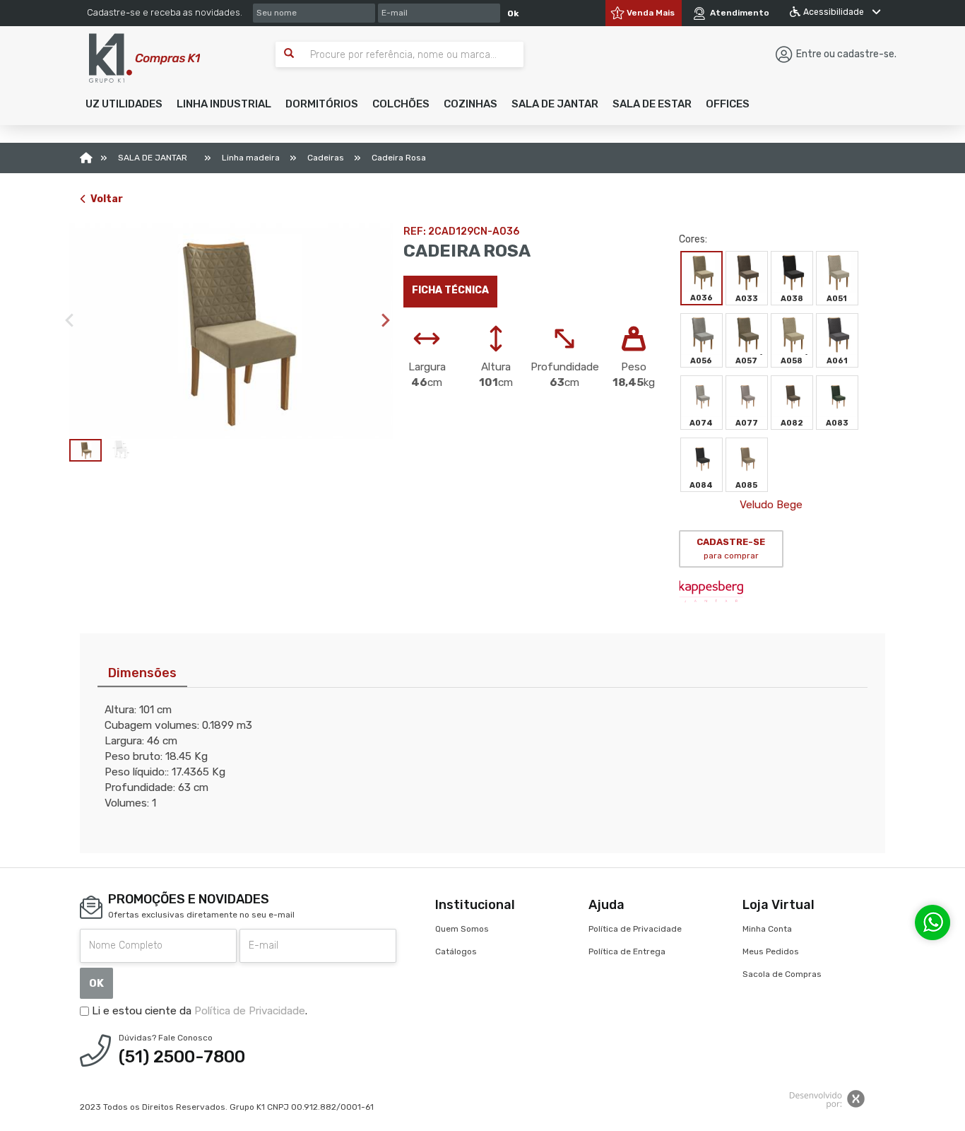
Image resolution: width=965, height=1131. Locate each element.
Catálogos (456, 951)
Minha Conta (767, 929)
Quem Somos (462, 929)
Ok (513, 13)
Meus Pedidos (770, 951)
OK (96, 983)
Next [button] (386, 320)
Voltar (106, 199)
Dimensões (142, 673)
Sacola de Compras (782, 974)
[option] (231, 331)
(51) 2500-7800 (182, 1057)
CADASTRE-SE (731, 549)
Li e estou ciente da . (198, 1010)
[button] (124, 104)
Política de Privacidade (249, 1010)
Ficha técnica (450, 290)
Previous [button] (69, 320)
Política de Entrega (626, 951)
